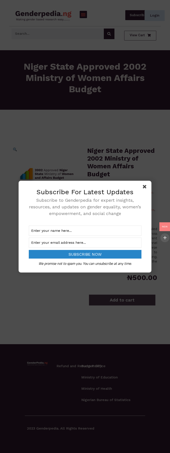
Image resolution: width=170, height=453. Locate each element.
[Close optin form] (145, 187)
